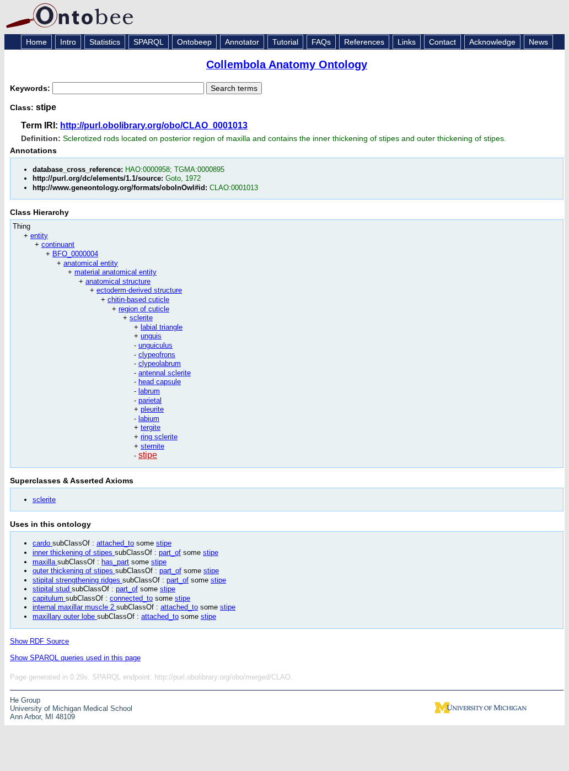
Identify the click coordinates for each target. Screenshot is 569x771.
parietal (150, 400)
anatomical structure (118, 281)
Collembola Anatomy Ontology (286, 64)
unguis (151, 336)
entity (39, 235)
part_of (170, 552)
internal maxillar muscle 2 (74, 607)
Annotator (242, 41)
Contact (442, 41)
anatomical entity (90, 263)
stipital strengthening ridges (77, 580)
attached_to (115, 543)
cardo (42, 543)
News (538, 41)
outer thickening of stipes (74, 571)
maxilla (45, 562)
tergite (150, 427)
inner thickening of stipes (74, 552)
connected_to (131, 598)
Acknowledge (492, 41)
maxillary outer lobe (65, 616)
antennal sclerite (164, 373)
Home (36, 41)
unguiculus (155, 345)
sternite (152, 446)
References (364, 41)
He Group (25, 700)
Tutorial (285, 41)
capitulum (49, 598)
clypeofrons (156, 355)
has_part (115, 562)
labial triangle (161, 327)
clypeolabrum (159, 363)
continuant (57, 244)
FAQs (321, 41)
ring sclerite (159, 437)
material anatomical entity (115, 272)
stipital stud (52, 589)
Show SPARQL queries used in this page (75, 658)
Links (407, 41)
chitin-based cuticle (138, 299)
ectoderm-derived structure (139, 290)
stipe (147, 455)
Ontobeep (194, 41)
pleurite (152, 409)
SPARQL (148, 41)
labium (148, 418)
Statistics (104, 41)
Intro (68, 41)
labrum (149, 391)
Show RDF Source (39, 641)
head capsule (159, 382)
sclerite (141, 318)
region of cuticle (144, 309)
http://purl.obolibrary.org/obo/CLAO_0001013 (154, 125)
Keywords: (31, 88)
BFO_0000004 (75, 254)
